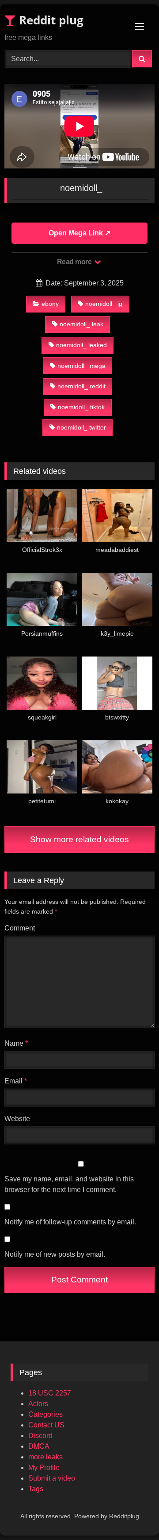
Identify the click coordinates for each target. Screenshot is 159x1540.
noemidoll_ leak (81, 324)
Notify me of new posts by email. (54, 1254)
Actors (38, 1403)
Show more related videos (79, 839)
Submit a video (51, 1478)
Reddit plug (49, 20)
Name (16, 1043)
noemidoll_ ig (103, 303)
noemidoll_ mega (81, 365)
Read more (75, 262)
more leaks (45, 1457)
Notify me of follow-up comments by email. (70, 1222)
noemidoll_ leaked (81, 344)
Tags (35, 1489)
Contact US (46, 1425)
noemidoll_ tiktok (81, 406)
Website (17, 1118)
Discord (40, 1435)
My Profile (44, 1467)
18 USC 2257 (49, 1393)
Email (15, 1081)
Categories (45, 1414)
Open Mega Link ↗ (79, 233)
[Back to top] (131, 1513)
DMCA (38, 1446)
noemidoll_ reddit (81, 386)
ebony (50, 303)
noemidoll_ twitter (81, 427)
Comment (19, 928)
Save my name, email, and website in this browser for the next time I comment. (69, 1184)
